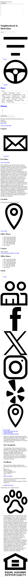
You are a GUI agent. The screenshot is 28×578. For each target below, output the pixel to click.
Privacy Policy (7, 429)
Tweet (5, 276)
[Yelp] (15, 403)
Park (9, 99)
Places (3, 88)
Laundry (23, 96)
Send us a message (8, 476)
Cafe (18, 93)
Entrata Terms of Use (9, 485)
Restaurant (14, 99)
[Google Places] (15, 427)
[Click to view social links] (14, 305)
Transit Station (10, 102)
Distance (4, 106)
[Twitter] (15, 354)
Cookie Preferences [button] (8, 432)
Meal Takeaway (16, 97)
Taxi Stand (17, 100)
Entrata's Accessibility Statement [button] (11, 433)
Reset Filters (3, 123)
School (20, 99)
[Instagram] (15, 378)
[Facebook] (15, 330)
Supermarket (9, 100)
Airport (5, 93)
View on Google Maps (6, 125)
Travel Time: (4, 121)
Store (3, 100)
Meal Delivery (7, 97)
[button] (15, 513)
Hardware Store (15, 96)
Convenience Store (6, 94)
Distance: (3, 120)
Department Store (17, 94)
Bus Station (12, 93)
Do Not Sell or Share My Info (11, 431)
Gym (8, 96)
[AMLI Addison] (7, 22)
